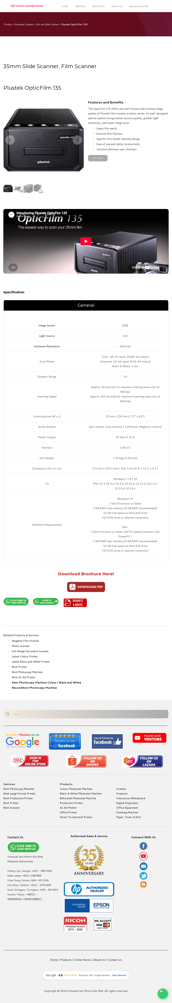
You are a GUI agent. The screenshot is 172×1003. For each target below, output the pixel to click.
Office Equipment (127, 808)
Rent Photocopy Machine (27, 672)
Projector (122, 793)
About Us (116, 6)
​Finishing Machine (127, 812)
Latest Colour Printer (25, 656)
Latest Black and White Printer (31, 661)
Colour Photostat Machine (76, 789)
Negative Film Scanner (25, 641)
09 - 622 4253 (50, 889)
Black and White (70, 682)
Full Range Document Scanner (30, 651)
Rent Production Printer (18, 798)
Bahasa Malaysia (139, 6)
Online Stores (82, 960)
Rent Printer (19, 667)
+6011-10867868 (31, 875)
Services (80, 6)
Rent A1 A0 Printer (23, 677)
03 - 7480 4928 (43, 870)
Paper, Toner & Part (128, 817)
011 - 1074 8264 (42, 885)
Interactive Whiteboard (130, 798)
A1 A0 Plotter (68, 808)
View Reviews (119, 975)
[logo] (27, 6)
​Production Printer (71, 803)
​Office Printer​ (68, 812)
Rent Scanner (11, 808)
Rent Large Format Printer (19, 793)
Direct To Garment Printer (76, 817)
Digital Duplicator (127, 803)
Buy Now (98, 158)
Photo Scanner (21, 646)
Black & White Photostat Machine (81, 793)
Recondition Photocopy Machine (34, 688)
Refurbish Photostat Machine (78, 798)
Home (65, 6)
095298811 (34, 899)
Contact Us (115, 960)
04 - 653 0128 (41, 880)
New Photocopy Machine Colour (34, 682)
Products (98, 6)
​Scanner (121, 789)
